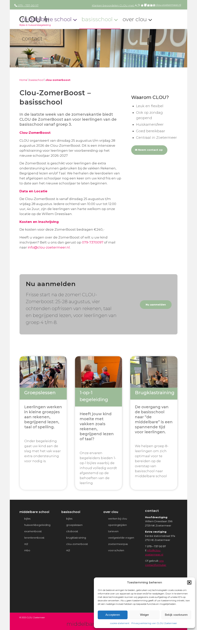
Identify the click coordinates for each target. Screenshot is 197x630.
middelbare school (34, 512)
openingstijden (117, 524)
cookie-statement (119, 623)
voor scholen (116, 550)
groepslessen (74, 524)
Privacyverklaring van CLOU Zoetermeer (154, 623)
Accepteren (112, 614)
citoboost (72, 531)
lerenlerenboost (34, 537)
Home (23, 79)
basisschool (36, 79)
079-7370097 (92, 242)
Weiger (144, 614)
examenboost (33, 531)
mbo (27, 550)
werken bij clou (117, 518)
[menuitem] (162, 4)
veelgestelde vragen (121, 537)
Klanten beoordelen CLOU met (116, 5)
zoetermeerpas (118, 543)
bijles (27, 518)
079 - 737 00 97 (27, 5)
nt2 (26, 543)
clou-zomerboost (77, 543)
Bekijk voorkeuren (176, 614)
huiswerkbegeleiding (37, 524)
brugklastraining (76, 537)
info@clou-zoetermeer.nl (164, 5)
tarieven (113, 531)
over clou (110, 512)
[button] (189, 582)
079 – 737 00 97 (156, 546)
